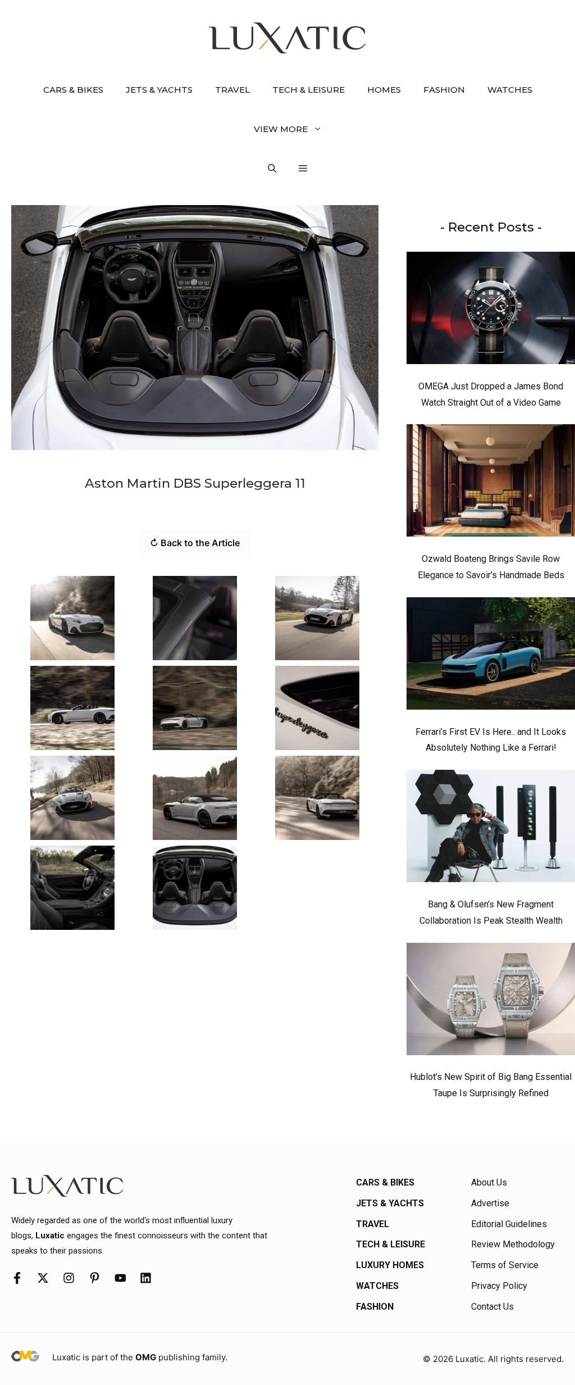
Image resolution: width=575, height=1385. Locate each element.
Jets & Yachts (159, 89)
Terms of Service (505, 1265)
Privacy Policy (499, 1285)
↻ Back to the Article (195, 542)
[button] (272, 168)
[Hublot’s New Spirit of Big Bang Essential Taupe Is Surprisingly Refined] (491, 1002)
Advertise (490, 1203)
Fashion (444, 89)
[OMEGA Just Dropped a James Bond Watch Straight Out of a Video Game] (491, 311)
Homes (384, 89)
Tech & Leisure (308, 89)
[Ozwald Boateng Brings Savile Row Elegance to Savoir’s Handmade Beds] (491, 483)
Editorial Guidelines (509, 1224)
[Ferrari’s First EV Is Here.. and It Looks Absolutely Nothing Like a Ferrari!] (491, 656)
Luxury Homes (390, 1265)
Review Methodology (513, 1244)
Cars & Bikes (73, 89)
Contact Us (492, 1306)
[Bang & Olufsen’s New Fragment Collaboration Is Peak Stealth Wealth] (491, 829)
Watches (509, 89)
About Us (489, 1182)
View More (281, 129)
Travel (232, 89)
